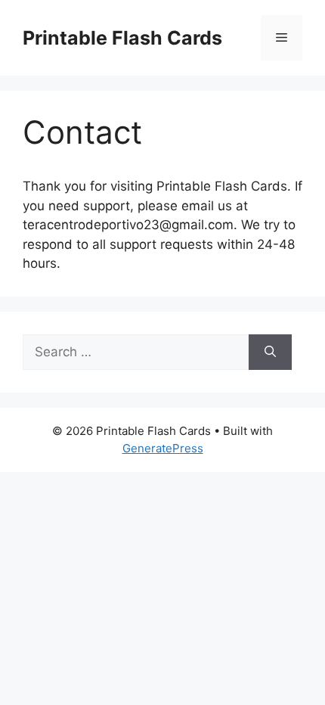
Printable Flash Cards (122, 37)
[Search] (270, 352)
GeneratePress (162, 448)
